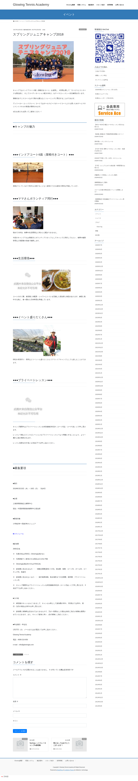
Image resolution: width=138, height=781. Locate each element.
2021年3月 (98, 369)
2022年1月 (98, 339)
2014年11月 (99, 663)
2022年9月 (98, 326)
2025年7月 (98, 283)
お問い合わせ (69, 760)
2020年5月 (98, 407)
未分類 (97, 235)
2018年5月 (98, 509)
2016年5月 (98, 603)
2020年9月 (98, 390)
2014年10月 (99, 667)
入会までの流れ (100, 71)
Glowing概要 (18, 760)
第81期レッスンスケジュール (104, 141)
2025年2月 (98, 300)
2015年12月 (99, 620)
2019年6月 (98, 454)
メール (16, 711)
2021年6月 (98, 360)
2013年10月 (99, 702)
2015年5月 (98, 637)
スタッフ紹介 (49, 760)
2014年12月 (99, 659)
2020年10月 (99, 386)
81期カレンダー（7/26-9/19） (104, 98)
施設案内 (39, 760)
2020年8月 (98, 394)
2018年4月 (98, 514)
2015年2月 (98, 650)
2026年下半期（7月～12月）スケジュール (108, 158)
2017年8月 (98, 544)
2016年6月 (98, 599)
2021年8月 (98, 356)
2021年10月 (99, 352)
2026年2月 (98, 262)
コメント (17, 675)
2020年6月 (98, 403)
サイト (15, 721)
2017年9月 (98, 539)
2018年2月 (98, 522)
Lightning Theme (69, 770)
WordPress (60, 770)
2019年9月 (98, 441)
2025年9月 (98, 275)
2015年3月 (98, 646)
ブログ (97, 222)
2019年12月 (99, 428)
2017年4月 (98, 561)
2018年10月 (99, 488)
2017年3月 (98, 565)
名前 (15, 701)
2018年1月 (98, 527)
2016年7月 (98, 595)
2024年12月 (99, 305)
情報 (96, 231)
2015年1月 (98, 655)
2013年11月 (99, 697)
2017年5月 (98, 556)
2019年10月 (99, 437)
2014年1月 (98, 693)
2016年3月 (98, 612)
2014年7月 (98, 676)
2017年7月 (98, 548)
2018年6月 (98, 505)
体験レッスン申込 (101, 75)
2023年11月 (99, 313)
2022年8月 (98, 330)
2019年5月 (98, 458)
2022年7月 (98, 334)
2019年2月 (98, 471)
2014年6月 (98, 680)
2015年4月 (98, 642)
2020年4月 (98, 411)
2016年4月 (98, 608)
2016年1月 (98, 616)
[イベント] (20, 742)
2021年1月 (98, 373)
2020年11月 (99, 381)
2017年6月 (98, 552)
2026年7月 (98, 245)
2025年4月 (98, 292)
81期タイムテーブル (101, 94)
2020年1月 (98, 424)
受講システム (29, 760)
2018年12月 (99, 480)
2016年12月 (99, 578)
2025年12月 (99, 266)
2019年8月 (98, 445)
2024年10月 (99, 309)
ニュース (98, 218)
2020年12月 (99, 377)
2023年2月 (98, 322)
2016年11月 (99, 582)
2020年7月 (98, 398)
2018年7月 (98, 501)
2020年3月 (98, 416)
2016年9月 (98, 591)
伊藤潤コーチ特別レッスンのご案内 (106, 175)
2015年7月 (98, 629)
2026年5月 (98, 253)
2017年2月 (98, 569)
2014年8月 (98, 672)
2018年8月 (98, 497)
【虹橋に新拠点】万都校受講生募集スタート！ (109, 134)
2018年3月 (98, 518)
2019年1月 (98, 475)
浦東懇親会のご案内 (101, 182)
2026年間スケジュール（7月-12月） (106, 89)
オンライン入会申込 (101, 80)
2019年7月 (98, 450)
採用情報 (59, 760)
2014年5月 (98, 684)
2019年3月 (98, 467)
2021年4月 (98, 364)
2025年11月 (99, 270)
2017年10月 (99, 535)
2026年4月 (98, 258)
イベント (82, 29)
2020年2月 (98, 420)
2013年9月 (98, 706)
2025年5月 (98, 288)
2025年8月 (98, 279)
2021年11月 (99, 347)
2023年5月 (98, 317)
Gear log (99, 226)
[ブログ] (79, 742)
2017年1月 (98, 573)
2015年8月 (98, 625)
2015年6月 (98, 633)
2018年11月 (99, 484)
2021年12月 (99, 343)
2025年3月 (98, 296)
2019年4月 (98, 462)
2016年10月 (99, 586)
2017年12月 (99, 531)
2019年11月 (99, 433)
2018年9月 (98, 492)
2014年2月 (98, 689)
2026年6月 (98, 249)
